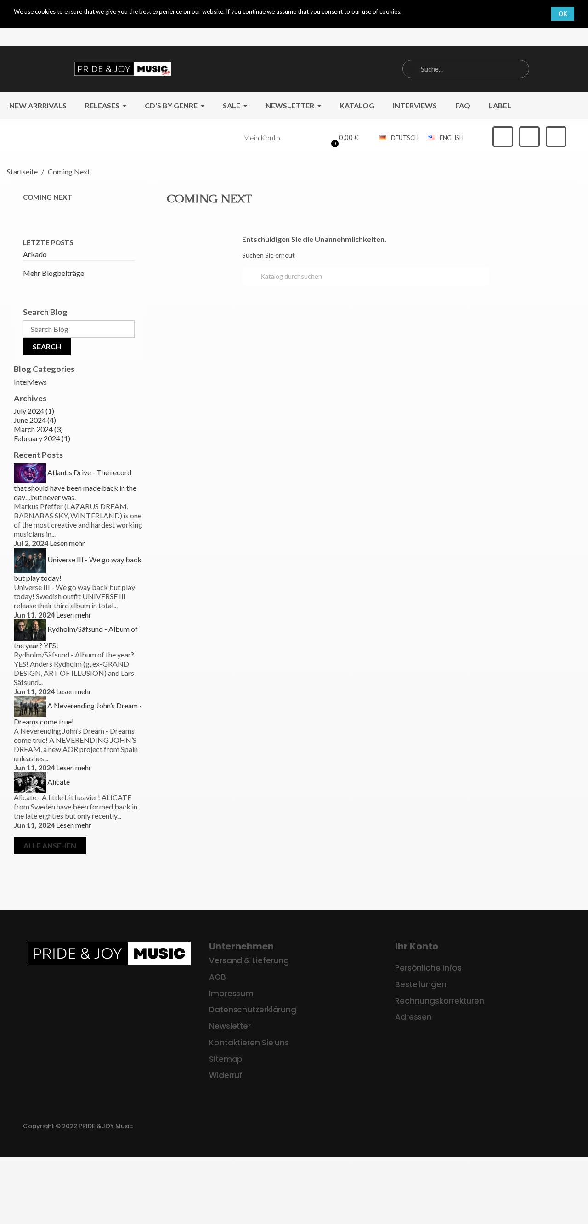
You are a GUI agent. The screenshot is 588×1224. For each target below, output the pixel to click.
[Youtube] (556, 136)
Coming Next (47, 197)
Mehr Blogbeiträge (53, 273)
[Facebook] (502, 136)
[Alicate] (30, 781)
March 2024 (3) (38, 429)
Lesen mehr (67, 543)
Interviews (30, 381)
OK (562, 13)
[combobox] (465, 69)
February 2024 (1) (42, 438)
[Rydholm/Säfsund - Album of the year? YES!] (30, 628)
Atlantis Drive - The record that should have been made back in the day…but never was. (75, 484)
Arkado (35, 254)
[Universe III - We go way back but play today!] (30, 559)
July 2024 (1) (34, 410)
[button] (343, 138)
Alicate (58, 781)
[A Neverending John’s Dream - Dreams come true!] (30, 705)
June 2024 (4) (35, 419)
